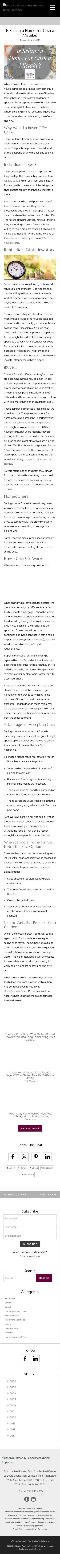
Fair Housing (42, 1529)
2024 (13, 1393)
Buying (8, 1307)
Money (11, 1167)
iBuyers (23, 1167)
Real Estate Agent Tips (15, 1319)
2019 (13, 1423)
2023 (13, 1399)
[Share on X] (24, 1156)
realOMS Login (35, 1549)
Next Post (47, 1194)
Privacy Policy (18, 1529)
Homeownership (12, 1315)
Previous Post (16, 1194)
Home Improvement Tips (15, 1337)
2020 (13, 1417)
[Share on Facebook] (12, 1156)
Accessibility (31, 1529)
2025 (13, 1387)
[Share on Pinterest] (36, 1156)
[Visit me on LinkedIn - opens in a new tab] (35, 1358)
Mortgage (9, 1332)
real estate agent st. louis (16, 1311)
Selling (35, 1167)
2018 (12, 1429)
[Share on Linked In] (47, 1156)
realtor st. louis (11, 1328)
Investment (48, 1167)
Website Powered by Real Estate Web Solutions (30, 1541)
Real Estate (28, 1174)
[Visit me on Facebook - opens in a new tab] (25, 1358)
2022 (13, 1405)
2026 (13, 1381)
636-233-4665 (35, 1491)
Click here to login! (30, 1256)
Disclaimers (23, 1549)
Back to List (29, 1128)
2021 (12, 1411)
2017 (12, 1435)
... (37, 1174)
